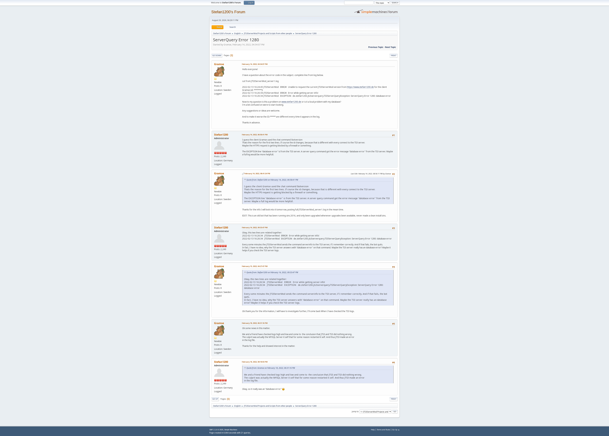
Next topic (390, 47)
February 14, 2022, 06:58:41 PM (255, 134)
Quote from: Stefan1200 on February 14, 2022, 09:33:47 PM (272, 272)
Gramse (219, 64)
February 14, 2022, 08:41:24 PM (257, 173)
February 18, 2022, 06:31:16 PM (255, 323)
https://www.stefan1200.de (360, 87)
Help (373, 429)
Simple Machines (230, 430)
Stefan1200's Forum (228, 12)
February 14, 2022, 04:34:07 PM (255, 64)
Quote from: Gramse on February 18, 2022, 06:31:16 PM (270, 368)
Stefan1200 (221, 134)
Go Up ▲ (396, 429)
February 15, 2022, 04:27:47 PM (255, 266)
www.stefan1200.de (291, 101)
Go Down (216, 55)
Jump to (355, 411)
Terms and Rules (383, 429)
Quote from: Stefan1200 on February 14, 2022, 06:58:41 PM (272, 179)
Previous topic (375, 47)
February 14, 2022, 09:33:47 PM (255, 227)
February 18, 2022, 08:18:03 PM (255, 362)
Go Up (215, 399)
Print (393, 55)
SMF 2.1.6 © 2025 (216, 430)
